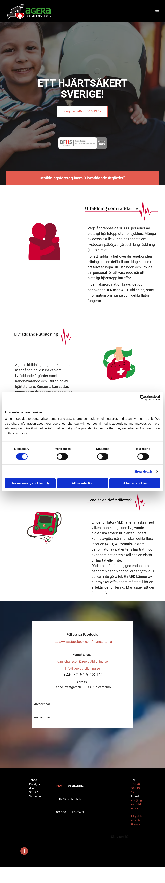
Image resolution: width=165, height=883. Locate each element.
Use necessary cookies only (30, 483)
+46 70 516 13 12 (135, 788)
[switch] (62, 456)
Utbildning (76, 785)
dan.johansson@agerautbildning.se (82, 661)
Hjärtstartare (70, 798)
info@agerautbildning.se (82, 668)
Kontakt (78, 812)
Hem (59, 785)
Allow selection (82, 483)
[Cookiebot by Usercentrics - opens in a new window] (142, 398)
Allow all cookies (135, 483)
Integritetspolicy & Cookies (136, 820)
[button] (82, 111)
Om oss (61, 812)
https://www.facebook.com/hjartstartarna (82, 642)
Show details (143, 471)
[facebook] (24, 851)
